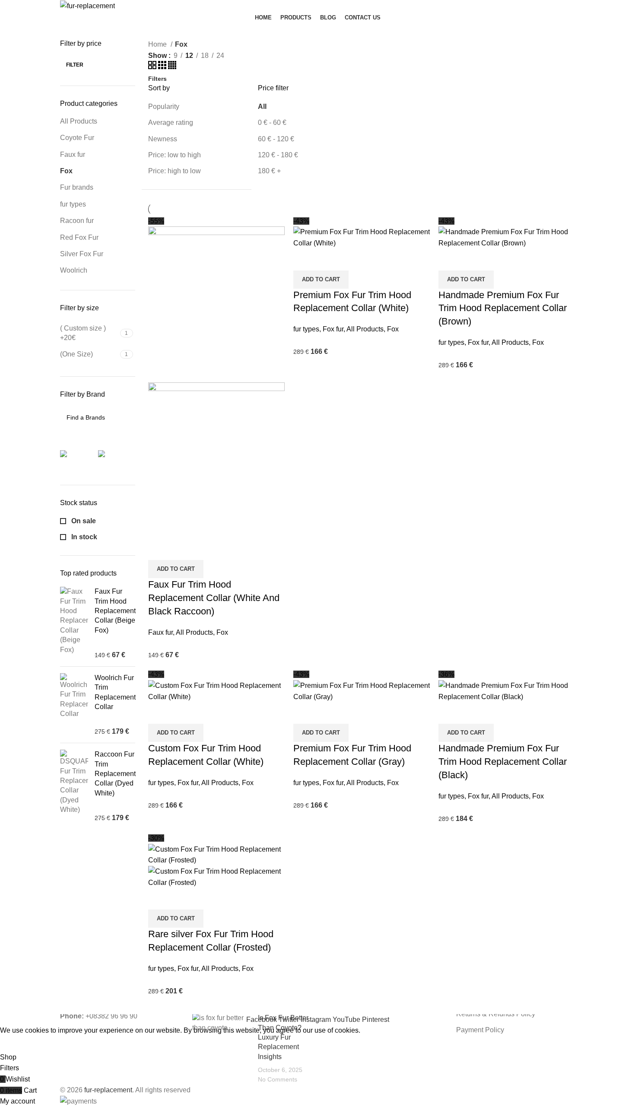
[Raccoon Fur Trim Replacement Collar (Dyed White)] (74, 786)
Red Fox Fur (79, 237)
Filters (157, 79)
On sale (83, 521)
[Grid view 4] (172, 66)
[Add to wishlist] (205, 549)
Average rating (170, 122)
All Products (78, 121)
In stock (83, 537)
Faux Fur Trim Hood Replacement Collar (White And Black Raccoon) (213, 598)
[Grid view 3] (163, 66)
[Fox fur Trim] (117, 459)
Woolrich (73, 270)
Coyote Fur (77, 137)
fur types (73, 204)
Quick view (182, 549)
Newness (162, 139)
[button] (175, 569)
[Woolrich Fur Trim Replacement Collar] (74, 704)
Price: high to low (174, 171)
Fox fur (333, 329)
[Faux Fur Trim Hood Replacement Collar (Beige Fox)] (74, 623)
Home (158, 44)
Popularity (163, 106)
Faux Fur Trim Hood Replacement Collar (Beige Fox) (115, 611)
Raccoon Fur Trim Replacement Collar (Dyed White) (115, 774)
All (262, 106)
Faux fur (72, 154)
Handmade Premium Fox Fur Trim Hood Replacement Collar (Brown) (502, 308)
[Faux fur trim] (79, 459)
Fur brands (76, 187)
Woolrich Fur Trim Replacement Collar (115, 692)
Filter (74, 65)
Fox (66, 171)
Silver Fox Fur (81, 254)
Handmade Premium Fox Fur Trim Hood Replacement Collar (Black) (502, 761)
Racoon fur (77, 220)
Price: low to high (174, 155)
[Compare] (159, 549)
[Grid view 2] (153, 66)
